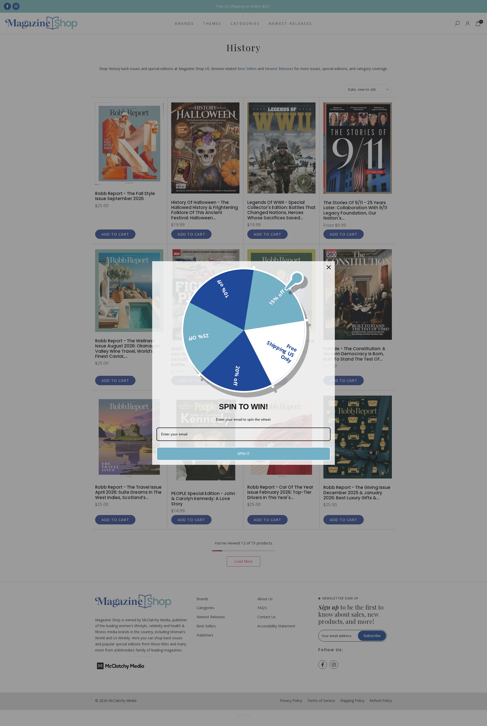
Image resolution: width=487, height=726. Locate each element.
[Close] (329, 267)
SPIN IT (243, 454)
